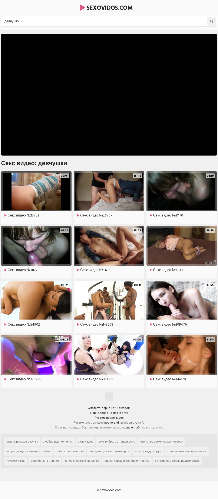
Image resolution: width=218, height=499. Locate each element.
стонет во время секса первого (161, 441)
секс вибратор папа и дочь (117, 441)
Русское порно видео (109, 417)
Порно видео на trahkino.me (109, 412)
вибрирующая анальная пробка (28, 451)
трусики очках (15, 460)
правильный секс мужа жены (187, 451)
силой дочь (85, 441)
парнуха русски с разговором (109, 451)
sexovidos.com (109, 8)
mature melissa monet (70, 451)
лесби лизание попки (58, 441)
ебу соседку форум (148, 451)
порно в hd (111, 422)
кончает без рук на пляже (82, 460)
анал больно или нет (45, 460)
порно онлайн (131, 427)
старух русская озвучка (22, 441)
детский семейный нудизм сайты (177, 460)
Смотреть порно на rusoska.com (109, 407)
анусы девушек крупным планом (127, 460)
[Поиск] (211, 21)
